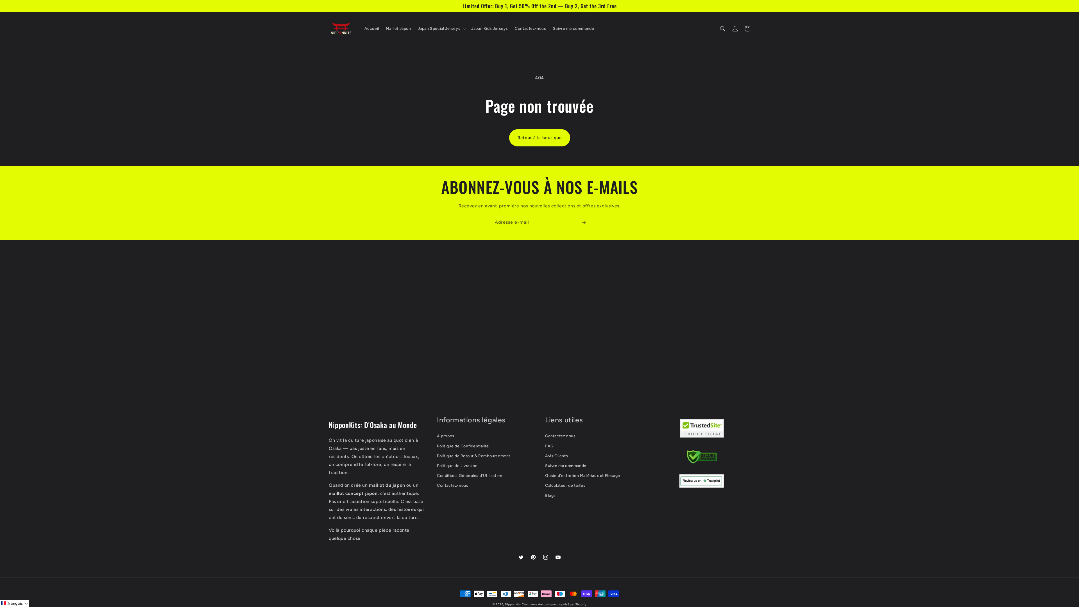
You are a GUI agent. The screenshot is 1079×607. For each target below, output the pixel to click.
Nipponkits (513, 604)
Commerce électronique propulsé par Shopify (554, 604)
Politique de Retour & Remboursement (473, 456)
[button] (441, 29)
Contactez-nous (452, 485)
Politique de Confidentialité (463, 446)
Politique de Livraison (457, 465)
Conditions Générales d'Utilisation (469, 475)
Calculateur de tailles (565, 485)
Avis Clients (556, 456)
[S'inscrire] (583, 222)
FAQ (549, 446)
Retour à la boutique (540, 137)
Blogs (550, 495)
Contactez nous (560, 436)
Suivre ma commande (565, 465)
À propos (445, 436)
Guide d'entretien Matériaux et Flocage (582, 475)
